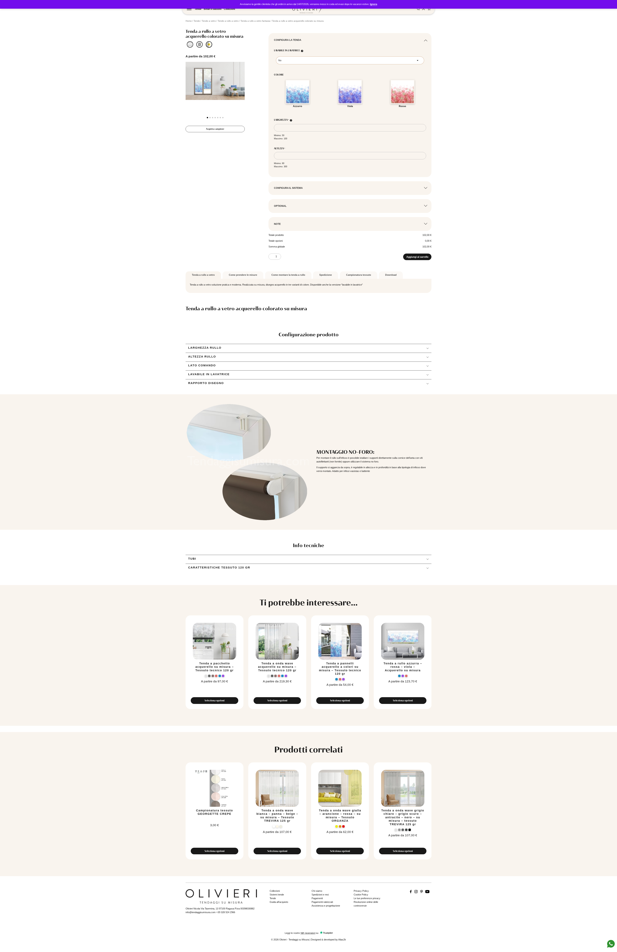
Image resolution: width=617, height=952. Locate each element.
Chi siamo (317, 890)
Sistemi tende (277, 894)
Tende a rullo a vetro (228, 21)
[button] (207, 117)
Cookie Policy (361, 894)
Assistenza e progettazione (326, 905)
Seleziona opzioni (214, 700)
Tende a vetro (209, 21)
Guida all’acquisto (279, 902)
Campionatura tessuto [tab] (358, 274)
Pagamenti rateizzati (322, 902)
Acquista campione (215, 129)
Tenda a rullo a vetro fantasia (255, 21)
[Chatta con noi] (611, 943)
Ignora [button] (373, 4)
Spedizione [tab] (325, 274)
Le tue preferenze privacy (367, 898)
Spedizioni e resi (320, 894)
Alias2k (342, 939)
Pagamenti (317, 898)
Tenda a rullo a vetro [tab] (203, 274)
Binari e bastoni (212, 9)
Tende (198, 9)
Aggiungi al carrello (417, 256)
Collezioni (229, 9)
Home (189, 21)
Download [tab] (391, 274)
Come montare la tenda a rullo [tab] (288, 274)
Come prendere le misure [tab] (243, 274)
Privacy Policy (361, 890)
